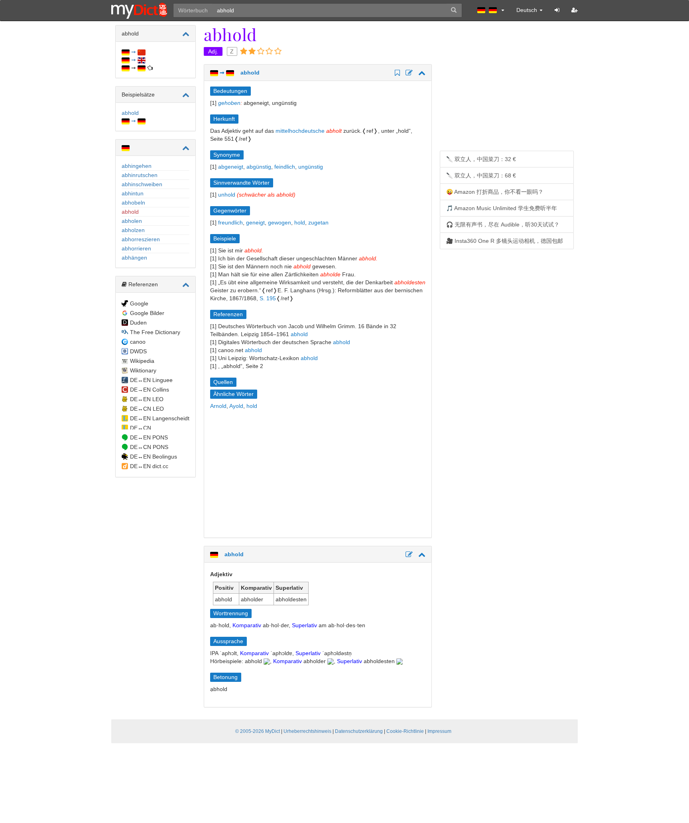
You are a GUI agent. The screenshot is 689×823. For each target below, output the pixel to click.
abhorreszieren (141, 239)
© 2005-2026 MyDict (257, 731)
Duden (138, 322)
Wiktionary (143, 370)
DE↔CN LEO (147, 409)
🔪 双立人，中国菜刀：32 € (481, 159)
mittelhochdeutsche (300, 131)
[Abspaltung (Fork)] (408, 73)
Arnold (218, 406)
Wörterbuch (193, 10)
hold (299, 222)
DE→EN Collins (149, 389)
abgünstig (258, 166)
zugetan (318, 222)
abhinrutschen (139, 175)
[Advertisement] (277, 474)
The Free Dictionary (155, 332)
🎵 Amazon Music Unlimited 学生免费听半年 (501, 208)
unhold (226, 194)
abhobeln (133, 202)
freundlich (230, 222)
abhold (130, 212)
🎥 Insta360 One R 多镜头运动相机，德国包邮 (504, 241)
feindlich (284, 166)
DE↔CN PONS (149, 447)
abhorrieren (136, 248)
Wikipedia (142, 361)
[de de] (490, 10)
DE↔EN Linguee (151, 380)
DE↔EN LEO (146, 399)
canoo (138, 342)
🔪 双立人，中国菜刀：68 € (481, 175)
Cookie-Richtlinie (405, 731)
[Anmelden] (557, 10)
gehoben (229, 103)
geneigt (255, 222)
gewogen (279, 222)
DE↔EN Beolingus (153, 456)
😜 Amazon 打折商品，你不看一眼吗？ (494, 192)
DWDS (138, 351)
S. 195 (268, 298)
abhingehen (137, 166)
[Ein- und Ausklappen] (185, 33)
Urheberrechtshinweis (307, 731)
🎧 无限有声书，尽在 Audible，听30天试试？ (502, 224)
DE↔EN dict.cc (149, 466)
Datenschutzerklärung (359, 731)
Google (139, 303)
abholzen (133, 230)
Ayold (236, 406)
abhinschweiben (142, 184)
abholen (132, 221)
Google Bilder (147, 313)
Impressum (439, 731)
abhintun (133, 193)
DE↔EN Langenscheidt (159, 418)
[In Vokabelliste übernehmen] (396, 73)
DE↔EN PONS (149, 437)
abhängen (134, 257)
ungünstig (310, 166)
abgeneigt (230, 166)
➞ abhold (239, 72)
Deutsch (527, 10)
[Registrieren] (574, 10)
